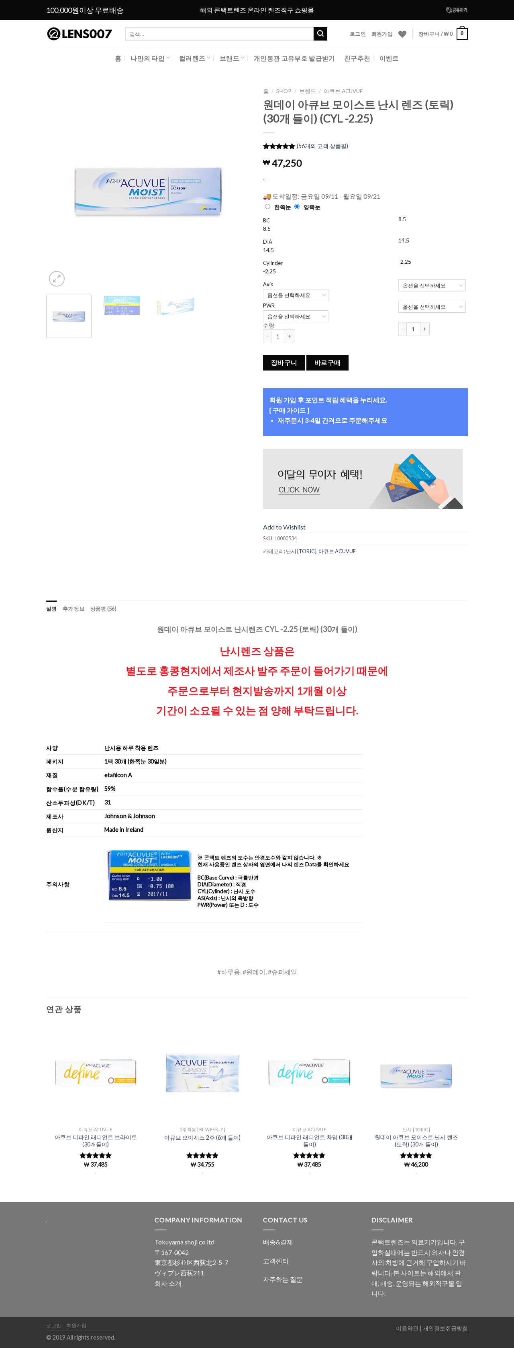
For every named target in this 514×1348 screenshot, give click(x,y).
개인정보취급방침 (445, 1328)
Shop (284, 91)
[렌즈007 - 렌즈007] (79, 34)
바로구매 (327, 362)
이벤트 (389, 58)
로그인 (358, 34)
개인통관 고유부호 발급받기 (294, 58)
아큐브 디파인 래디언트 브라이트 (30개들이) (96, 1141)
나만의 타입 (148, 58)
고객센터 (276, 1261)
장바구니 (284, 362)
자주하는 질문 (283, 1279)
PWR (269, 305)
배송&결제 (278, 1242)
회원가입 (382, 34)
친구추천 (357, 58)
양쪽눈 (312, 207)
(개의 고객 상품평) (322, 146)
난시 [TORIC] (301, 551)
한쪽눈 (282, 207)
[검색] (320, 34)
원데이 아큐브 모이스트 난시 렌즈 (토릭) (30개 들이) (416, 1141)
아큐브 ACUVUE (343, 91)
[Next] (237, 186)
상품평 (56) (103, 608)
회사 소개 (168, 1283)
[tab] (51, 609)
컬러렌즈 (192, 58)
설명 (51, 608)
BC (266, 220)
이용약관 (407, 1328)
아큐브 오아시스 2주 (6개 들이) (202, 1137)
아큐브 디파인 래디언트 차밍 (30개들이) (310, 1141)
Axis (268, 284)
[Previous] (60, 186)
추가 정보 (74, 608)
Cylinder (273, 263)
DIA (267, 241)
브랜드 (229, 58)
